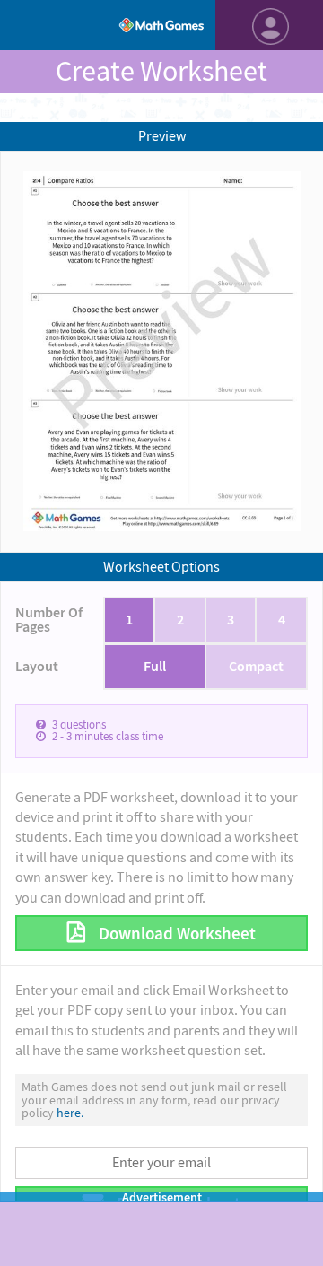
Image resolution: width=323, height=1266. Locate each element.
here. (70, 1112)
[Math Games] (161, 25)
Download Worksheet (175, 933)
